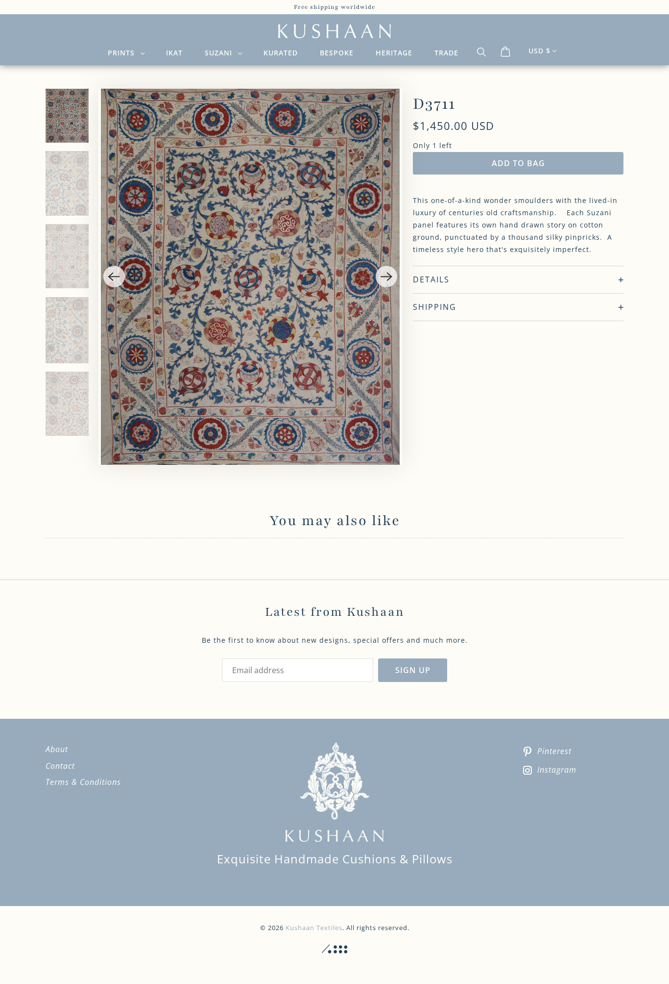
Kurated (280, 52)
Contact (60, 765)
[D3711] (250, 276)
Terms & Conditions (83, 782)
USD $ (539, 50)
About (57, 749)
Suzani (221, 52)
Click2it (334, 949)
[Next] (386, 276)
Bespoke (337, 52)
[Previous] (114, 276)
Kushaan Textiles (314, 927)
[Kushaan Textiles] (334, 31)
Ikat (174, 52)
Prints (124, 52)
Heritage (394, 52)
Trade (446, 52)
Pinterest (554, 751)
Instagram (556, 769)
